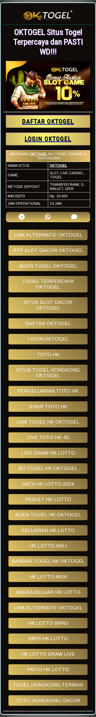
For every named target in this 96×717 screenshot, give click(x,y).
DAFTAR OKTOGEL (48, 323)
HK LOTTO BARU (48, 623)
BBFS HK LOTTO (48, 638)
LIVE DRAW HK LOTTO (48, 453)
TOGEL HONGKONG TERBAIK (48, 685)
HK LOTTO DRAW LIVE (48, 654)
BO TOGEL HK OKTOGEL (48, 468)
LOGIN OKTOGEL (48, 339)
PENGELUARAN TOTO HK (48, 391)
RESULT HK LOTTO (48, 499)
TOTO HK (48, 354)
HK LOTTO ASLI (48, 545)
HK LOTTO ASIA (48, 576)
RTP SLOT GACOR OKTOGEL (48, 250)
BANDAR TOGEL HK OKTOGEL (48, 561)
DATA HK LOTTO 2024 (48, 484)
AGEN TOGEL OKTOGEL (48, 266)
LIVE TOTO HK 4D (48, 437)
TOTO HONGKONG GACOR (48, 700)
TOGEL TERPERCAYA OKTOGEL (48, 284)
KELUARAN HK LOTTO (48, 530)
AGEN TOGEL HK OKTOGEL (48, 514)
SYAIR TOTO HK (48, 406)
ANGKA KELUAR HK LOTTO (48, 592)
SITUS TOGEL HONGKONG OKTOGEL (48, 372)
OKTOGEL (38, 154)
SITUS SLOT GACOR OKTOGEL (48, 305)
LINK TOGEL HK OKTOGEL (48, 422)
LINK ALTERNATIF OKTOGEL (48, 235)
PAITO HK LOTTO (48, 669)
